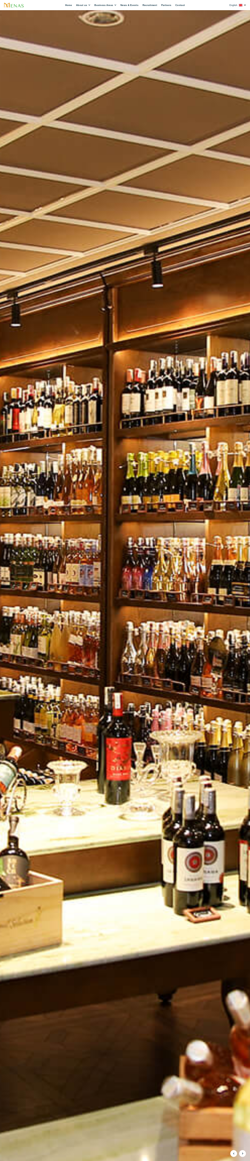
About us (81, 5)
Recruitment (150, 5)
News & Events (129, 5)
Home (68, 5)
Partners (166, 5)
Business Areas (103, 5)
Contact (180, 5)
